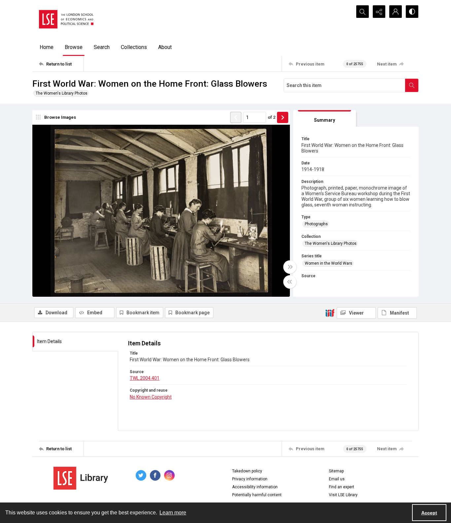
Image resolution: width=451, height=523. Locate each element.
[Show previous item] (235, 117)
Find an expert (341, 487)
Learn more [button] (172, 512)
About (165, 47)
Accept (429, 512)
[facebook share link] (155, 475)
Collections (134, 47)
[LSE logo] (66, 19)
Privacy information (249, 479)
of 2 (271, 117)
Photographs (316, 224)
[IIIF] (330, 312)
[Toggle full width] (289, 267)
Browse (74, 47)
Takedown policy (247, 471)
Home (46, 47)
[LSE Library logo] (80, 478)
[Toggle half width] (289, 281)
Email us (337, 479)
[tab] (324, 118)
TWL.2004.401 (144, 378)
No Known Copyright (151, 397)
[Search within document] (411, 85)
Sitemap (336, 471)
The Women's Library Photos (61, 93)
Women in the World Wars (328, 263)
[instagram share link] (169, 475)
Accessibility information (255, 487)
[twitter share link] (141, 475)
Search (102, 47)
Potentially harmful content (257, 495)
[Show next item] (282, 117)
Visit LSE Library (343, 495)
